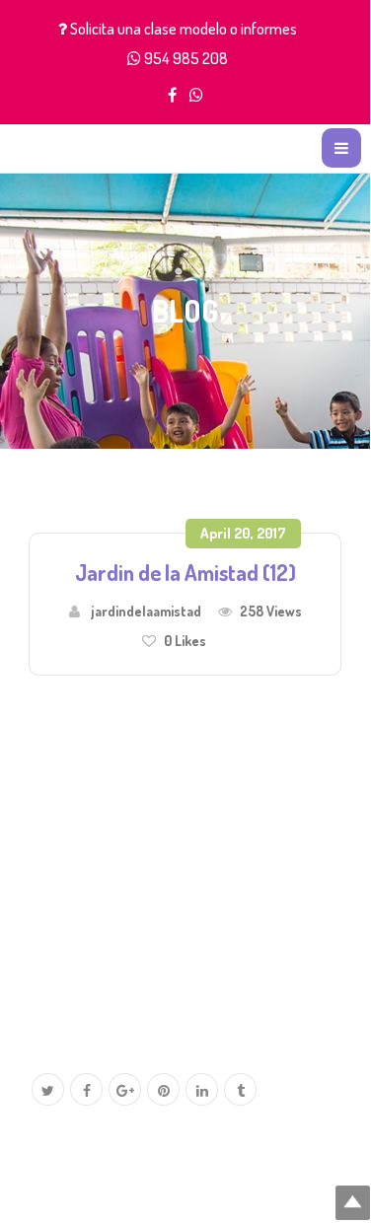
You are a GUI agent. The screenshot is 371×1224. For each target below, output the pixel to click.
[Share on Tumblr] (240, 1090)
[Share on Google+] (125, 1090)
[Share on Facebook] (86, 1090)
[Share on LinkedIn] (201, 1090)
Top (352, 1203)
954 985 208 (186, 58)
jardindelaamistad (146, 611)
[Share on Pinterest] (163, 1090)
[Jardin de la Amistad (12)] (177, 850)
